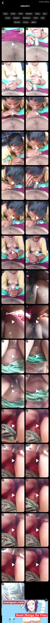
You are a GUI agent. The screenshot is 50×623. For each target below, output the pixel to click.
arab (38, 14)
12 (27, 202)
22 (27, 376)
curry (25, 22)
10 (27, 168)
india (13, 14)
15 (3, 272)
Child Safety (44, 2)
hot (42, 18)
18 (27, 306)
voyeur (16, 18)
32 (27, 549)
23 (3, 411)
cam (36, 18)
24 (27, 411)
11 (3, 202)
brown (17, 22)
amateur (26, 18)
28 (27, 480)
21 (3, 376)
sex (44, 14)
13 (3, 237)
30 (27, 515)
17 (3, 306)
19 (3, 341)
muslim (29, 14)
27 (3, 480)
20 (27, 341)
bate (34, 22)
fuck (8, 18)
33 (3, 584)
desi (5, 14)
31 (3, 549)
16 (27, 272)
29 (3, 515)
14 (27, 237)
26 (27, 445)
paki (20, 14)
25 (3, 445)
